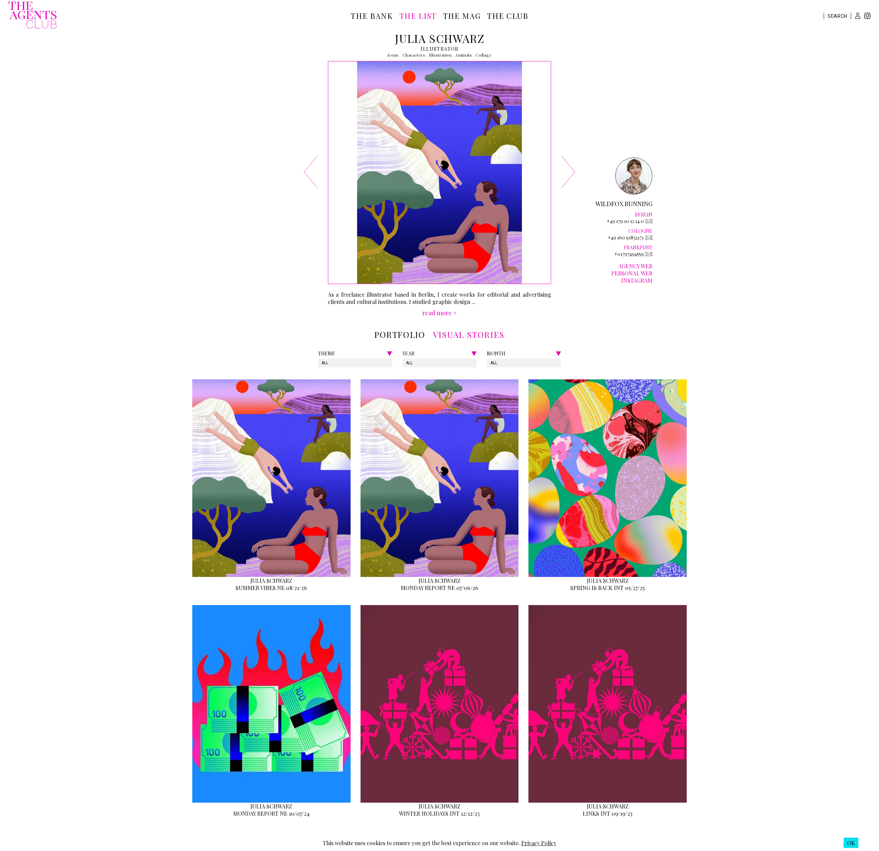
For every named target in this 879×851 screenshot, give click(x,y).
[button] (858, 16)
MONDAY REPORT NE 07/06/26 (439, 587)
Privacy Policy (538, 843)
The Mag (462, 16)
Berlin (643, 214)
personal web (631, 273)
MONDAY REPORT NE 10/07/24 (271, 813)
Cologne (640, 231)
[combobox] (321, 363)
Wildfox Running (623, 204)
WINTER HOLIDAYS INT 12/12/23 (439, 813)
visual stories (469, 334)
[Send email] (649, 221)
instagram (636, 280)
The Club (507, 16)
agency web (635, 266)
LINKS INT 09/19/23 (607, 813)
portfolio (399, 334)
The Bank (372, 16)
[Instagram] (867, 16)
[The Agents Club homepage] (33, 16)
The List (418, 16)
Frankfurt (638, 247)
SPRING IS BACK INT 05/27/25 (607, 587)
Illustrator (439, 49)
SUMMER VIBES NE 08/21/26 (271, 587)
